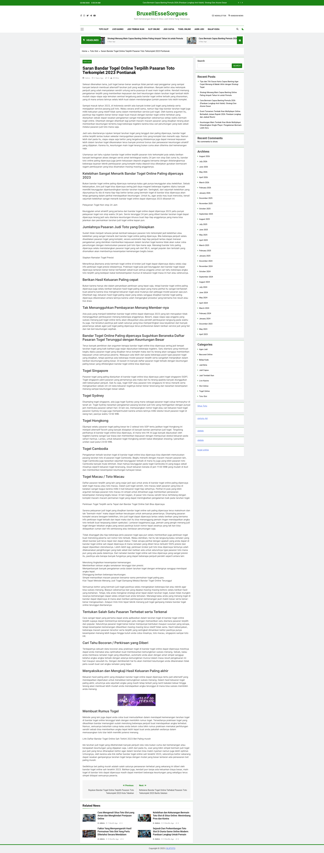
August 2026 (204, 156)
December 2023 (205, 324)
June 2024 (203, 292)
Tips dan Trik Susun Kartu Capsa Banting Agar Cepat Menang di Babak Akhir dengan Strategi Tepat (219, 84)
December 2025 (205, 198)
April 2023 (203, 334)
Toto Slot (103, 29)
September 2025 (206, 214)
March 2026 (204, 182)
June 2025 (203, 230)
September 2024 (206, 277)
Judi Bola (203, 365)
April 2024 (203, 303)
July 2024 (203, 287)
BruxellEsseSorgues (162, 13)
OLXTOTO (170, 848)
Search (201, 61)
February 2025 (205, 250)
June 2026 (203, 167)
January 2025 (204, 256)
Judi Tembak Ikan (135, 29)
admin (87, 78)
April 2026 (203, 177)
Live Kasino (117, 29)
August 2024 (204, 282)
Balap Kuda (213, 29)
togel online (203, 450)
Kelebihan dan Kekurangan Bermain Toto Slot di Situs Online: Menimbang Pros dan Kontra (171, 815)
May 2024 (203, 298)
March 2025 (204, 245)
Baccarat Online (205, 354)
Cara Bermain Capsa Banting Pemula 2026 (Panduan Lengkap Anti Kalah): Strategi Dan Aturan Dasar (208, 38)
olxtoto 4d (202, 418)
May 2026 (203, 172)
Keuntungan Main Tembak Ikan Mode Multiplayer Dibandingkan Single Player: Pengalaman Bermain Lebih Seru (220, 125)
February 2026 (205, 188)
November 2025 (205, 203)
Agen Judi (199, 29)
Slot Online (154, 29)
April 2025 (203, 240)
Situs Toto (202, 406)
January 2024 (204, 318)
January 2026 (204, 193)
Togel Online (184, 29)
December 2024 (205, 261)
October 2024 (204, 271)
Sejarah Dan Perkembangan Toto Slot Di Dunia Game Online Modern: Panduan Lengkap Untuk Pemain (171, 831)
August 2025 (204, 219)
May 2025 (203, 235)
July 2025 (203, 224)
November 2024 (205, 266)
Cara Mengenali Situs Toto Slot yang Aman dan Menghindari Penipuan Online (116, 815)
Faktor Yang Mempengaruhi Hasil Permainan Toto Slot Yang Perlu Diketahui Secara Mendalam (114, 831)
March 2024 (204, 308)
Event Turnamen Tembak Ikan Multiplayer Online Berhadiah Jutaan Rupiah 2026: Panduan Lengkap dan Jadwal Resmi (181, 3)
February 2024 (205, 313)
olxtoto (200, 431)
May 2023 (203, 329)
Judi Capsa (168, 29)
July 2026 (203, 161)
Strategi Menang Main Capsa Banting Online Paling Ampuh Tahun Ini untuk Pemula (108, 38)
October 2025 (204, 209)
